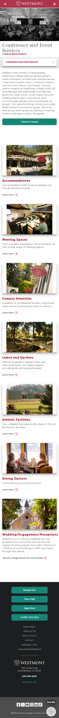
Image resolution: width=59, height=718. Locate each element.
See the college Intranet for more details (23, 558)
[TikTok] (40, 705)
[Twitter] (23, 705)
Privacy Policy (29, 636)
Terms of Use (29, 631)
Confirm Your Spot (29, 617)
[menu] (54, 4)
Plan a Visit (29, 599)
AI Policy (29, 640)
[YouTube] (27, 705)
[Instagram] (32, 705)
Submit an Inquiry (29, 122)
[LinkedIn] (36, 705)
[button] (53, 62)
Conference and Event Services (22, 62)
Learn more (8, 195)
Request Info (29, 590)
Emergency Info (29, 645)
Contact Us (28, 682)
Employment (29, 627)
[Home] (29, 4)
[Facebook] (18, 705)
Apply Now (29, 608)
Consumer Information (29, 649)
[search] (5, 4)
